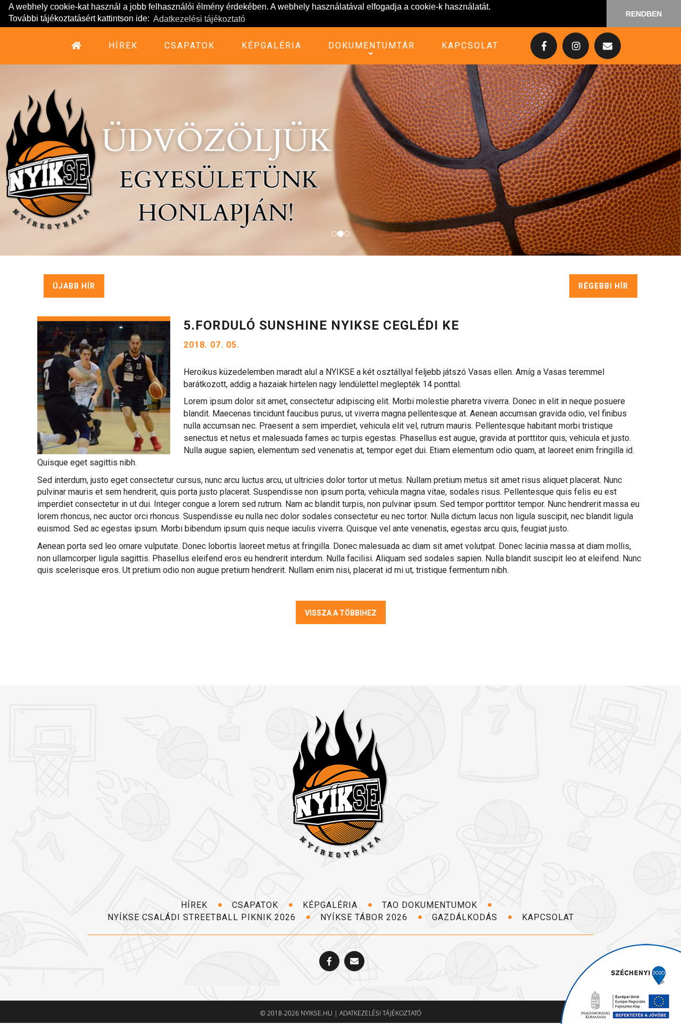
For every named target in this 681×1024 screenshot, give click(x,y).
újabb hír (74, 286)
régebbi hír (603, 286)
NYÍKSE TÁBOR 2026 (365, 917)
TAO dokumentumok (431, 905)
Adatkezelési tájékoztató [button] (199, 18)
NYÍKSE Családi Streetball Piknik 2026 (202, 917)
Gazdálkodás (466, 917)
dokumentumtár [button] (371, 45)
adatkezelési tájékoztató (380, 1013)
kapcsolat (470, 45)
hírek (123, 45)
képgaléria (272, 45)
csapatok (189, 45)
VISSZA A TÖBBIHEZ (341, 613)
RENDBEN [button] (644, 14)
